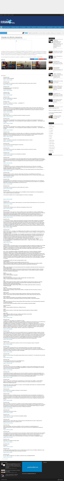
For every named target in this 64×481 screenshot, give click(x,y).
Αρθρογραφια (49, 27)
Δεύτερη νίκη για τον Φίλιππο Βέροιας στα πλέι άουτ (39, 67)
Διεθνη (59, 27)
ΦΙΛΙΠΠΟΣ (25, 39)
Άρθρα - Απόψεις (51, 126)
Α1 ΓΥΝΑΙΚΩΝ (22, 27)
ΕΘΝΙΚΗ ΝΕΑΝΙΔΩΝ (51, 148)
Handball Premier (15, 27)
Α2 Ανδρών (51, 131)
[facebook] (61, 15)
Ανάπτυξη (50, 135)
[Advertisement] (30, 7)
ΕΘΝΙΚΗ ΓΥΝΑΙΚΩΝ (51, 143)
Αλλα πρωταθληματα (41, 27)
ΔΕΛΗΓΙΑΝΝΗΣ (21, 39)
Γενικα (55, 27)
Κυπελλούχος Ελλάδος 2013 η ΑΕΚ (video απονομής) (57, 117)
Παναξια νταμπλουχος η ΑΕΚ (54, 107)
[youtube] (58, 479)
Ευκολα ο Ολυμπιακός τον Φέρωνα (12, 474)
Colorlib (5, 479)
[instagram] (62, 15)
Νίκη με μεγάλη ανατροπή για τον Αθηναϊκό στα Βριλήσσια (57, 100)
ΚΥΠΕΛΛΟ (28, 27)
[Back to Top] (62, 479)
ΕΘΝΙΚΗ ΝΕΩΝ (51, 150)
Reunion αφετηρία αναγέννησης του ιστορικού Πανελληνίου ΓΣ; (58, 68)
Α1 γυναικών (51, 130)
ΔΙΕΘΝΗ (50, 138)
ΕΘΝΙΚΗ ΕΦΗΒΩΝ (51, 145)
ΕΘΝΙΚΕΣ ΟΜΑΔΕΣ (6, 27)
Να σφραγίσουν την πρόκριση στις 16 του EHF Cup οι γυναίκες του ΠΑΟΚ (58, 94)
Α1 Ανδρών (17, 39)
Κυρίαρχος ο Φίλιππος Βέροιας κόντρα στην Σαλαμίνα (8, 67)
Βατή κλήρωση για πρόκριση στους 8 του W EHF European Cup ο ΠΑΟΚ (58, 62)
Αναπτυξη (34, 27)
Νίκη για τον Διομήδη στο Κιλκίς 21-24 (55, 110)
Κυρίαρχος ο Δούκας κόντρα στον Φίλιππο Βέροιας (24, 67)
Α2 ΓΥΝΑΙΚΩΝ (51, 133)
